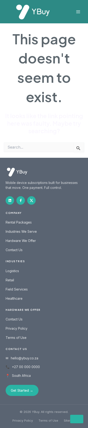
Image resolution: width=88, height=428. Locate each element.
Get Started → (22, 390)
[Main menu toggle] (78, 11)
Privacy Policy (16, 328)
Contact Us (14, 250)
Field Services (17, 289)
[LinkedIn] (10, 200)
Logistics (12, 271)
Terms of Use (16, 338)
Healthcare (14, 298)
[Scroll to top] (76, 419)
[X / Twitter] (31, 200)
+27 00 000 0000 (26, 367)
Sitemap (70, 420)
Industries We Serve (21, 231)
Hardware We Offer (21, 241)
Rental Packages (19, 222)
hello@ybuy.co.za (24, 358)
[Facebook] (20, 200)
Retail (10, 280)
